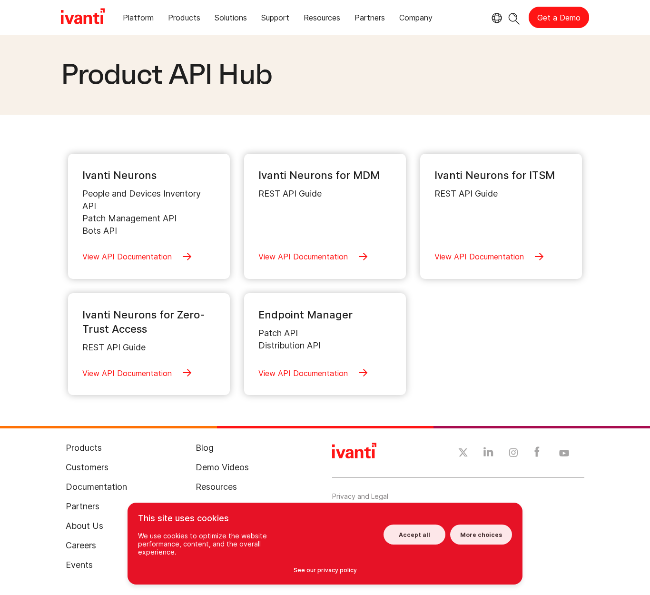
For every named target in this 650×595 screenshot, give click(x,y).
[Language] (495, 18)
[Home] (83, 18)
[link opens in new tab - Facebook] (537, 454)
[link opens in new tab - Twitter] (463, 453)
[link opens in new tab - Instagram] (513, 454)
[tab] (138, 19)
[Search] (514, 17)
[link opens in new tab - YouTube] (564, 453)
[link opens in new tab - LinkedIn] (488, 454)
